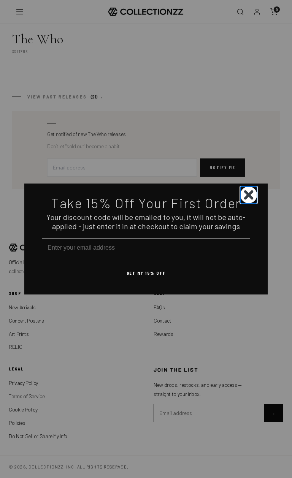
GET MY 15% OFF (146, 272)
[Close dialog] (248, 195)
